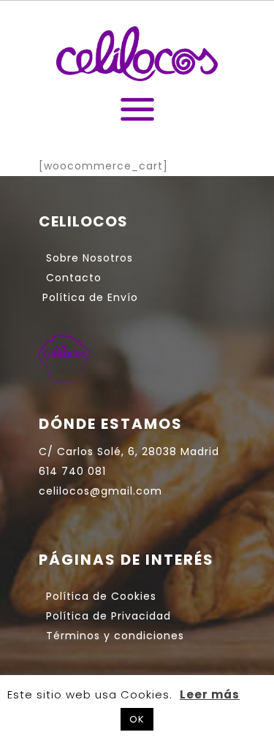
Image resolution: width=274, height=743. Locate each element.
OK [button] (137, 719)
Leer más (210, 694)
